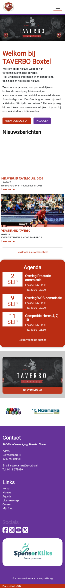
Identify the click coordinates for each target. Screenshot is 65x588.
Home (6, 488)
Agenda (6, 496)
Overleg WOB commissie (43, 298)
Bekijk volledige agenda (32, 339)
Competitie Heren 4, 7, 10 (41, 318)
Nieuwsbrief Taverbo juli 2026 (22, 178)
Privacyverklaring (45, 578)
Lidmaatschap (10, 500)
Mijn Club (7, 508)
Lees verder (8, 189)
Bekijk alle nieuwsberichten (32, 252)
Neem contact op (16, 120)
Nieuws (6, 492)
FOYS (17, 586)
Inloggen (42, 120)
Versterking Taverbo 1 (16, 230)
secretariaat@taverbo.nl (24, 465)
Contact (6, 504)
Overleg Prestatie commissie (38, 278)
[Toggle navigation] (57, 7)
